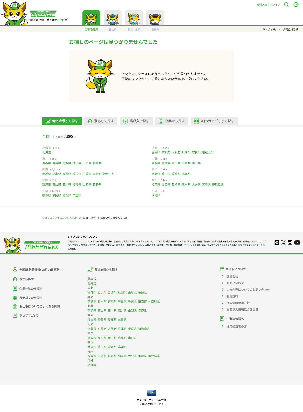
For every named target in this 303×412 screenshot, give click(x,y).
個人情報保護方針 (238, 303)
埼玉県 (77, 174)
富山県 (56, 184)
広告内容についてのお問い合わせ (248, 289)
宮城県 (66, 163)
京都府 (166, 152)
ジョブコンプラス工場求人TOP (59, 217)
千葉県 (87, 174)
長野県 (97, 184)
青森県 (46, 163)
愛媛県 (176, 174)
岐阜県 (46, 195)
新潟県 (46, 184)
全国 (46, 136)
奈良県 (196, 152)
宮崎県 (206, 184)
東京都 (97, 174)
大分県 (196, 184)
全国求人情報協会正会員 (242, 309)
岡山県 (176, 163)
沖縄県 (156, 195)
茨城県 (46, 174)
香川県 (166, 174)
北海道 (46, 152)
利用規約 (232, 296)
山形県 (87, 163)
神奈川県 (108, 174)
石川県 (66, 184)
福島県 (97, 163)
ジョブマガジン (271, 29)
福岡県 (156, 184)
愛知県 (66, 195)
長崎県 (176, 184)
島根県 (166, 163)
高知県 (186, 174)
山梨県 (87, 184)
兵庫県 (186, 152)
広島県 (186, 163)
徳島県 (156, 174)
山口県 (196, 163)
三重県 (77, 195)
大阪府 (176, 152)
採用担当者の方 (237, 326)
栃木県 (56, 174)
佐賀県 (166, 184)
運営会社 (232, 276)
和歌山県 (208, 152)
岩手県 (56, 163)
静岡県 (56, 195)
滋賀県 (156, 152)
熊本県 (186, 184)
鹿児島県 (218, 184)
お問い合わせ (235, 283)
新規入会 (262, 4)
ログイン (275, 4)
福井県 (77, 184)
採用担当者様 (290, 29)
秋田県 (77, 163)
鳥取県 (156, 163)
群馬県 (66, 174)
